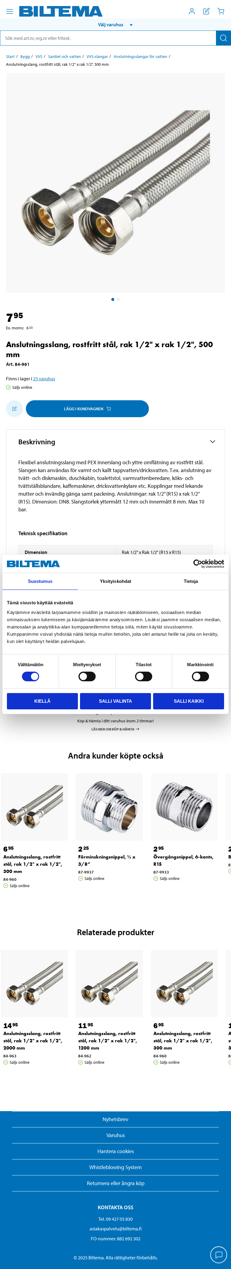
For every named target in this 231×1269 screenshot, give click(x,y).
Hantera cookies (115, 1151)
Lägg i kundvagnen (83, 408)
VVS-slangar (97, 56)
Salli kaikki (189, 701)
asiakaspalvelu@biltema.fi (116, 1229)
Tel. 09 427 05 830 (115, 1219)
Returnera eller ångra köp (115, 1183)
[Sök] (223, 38)
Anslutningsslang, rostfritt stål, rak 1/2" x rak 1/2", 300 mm (32, 864)
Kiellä (42, 701)
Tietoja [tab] (191, 581)
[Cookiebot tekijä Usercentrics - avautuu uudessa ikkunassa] (197, 563)
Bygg (25, 56)
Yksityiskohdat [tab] (115, 581)
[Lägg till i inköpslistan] (14, 408)
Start (10, 56)
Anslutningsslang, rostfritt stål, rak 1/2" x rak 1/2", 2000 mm (32, 1040)
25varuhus (44, 379)
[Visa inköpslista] (206, 11)
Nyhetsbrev (115, 1119)
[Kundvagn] (221, 11)
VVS (38, 56)
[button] (115, 24)
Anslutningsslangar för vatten (140, 56)
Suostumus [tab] (40, 581)
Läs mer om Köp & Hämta (112, 729)
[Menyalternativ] (9, 11)
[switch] (87, 676)
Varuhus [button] (115, 1135)
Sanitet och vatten (64, 56)
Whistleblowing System (115, 1167)
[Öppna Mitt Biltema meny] (192, 11)
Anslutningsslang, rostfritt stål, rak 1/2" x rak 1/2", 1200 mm (107, 1040)
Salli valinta (115, 701)
